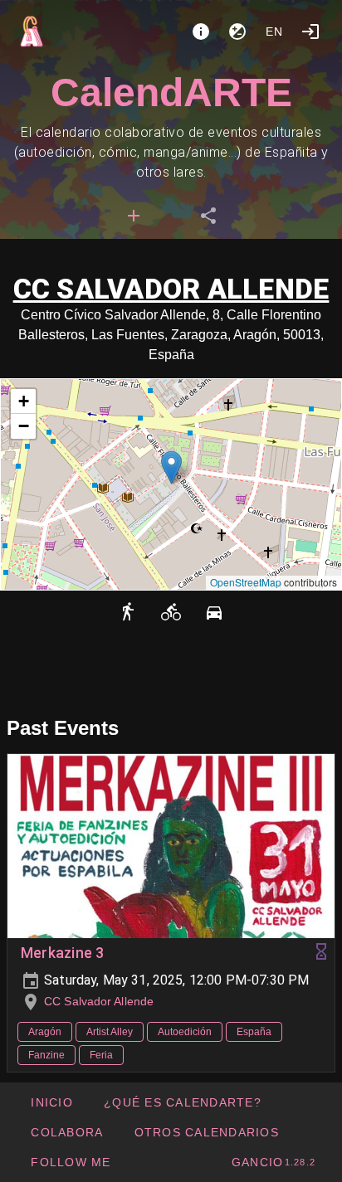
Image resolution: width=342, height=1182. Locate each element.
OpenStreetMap (245, 582)
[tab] (133, 216)
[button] (171, 467)
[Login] (310, 31)
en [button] (275, 31)
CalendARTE (171, 92)
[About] (201, 31)
